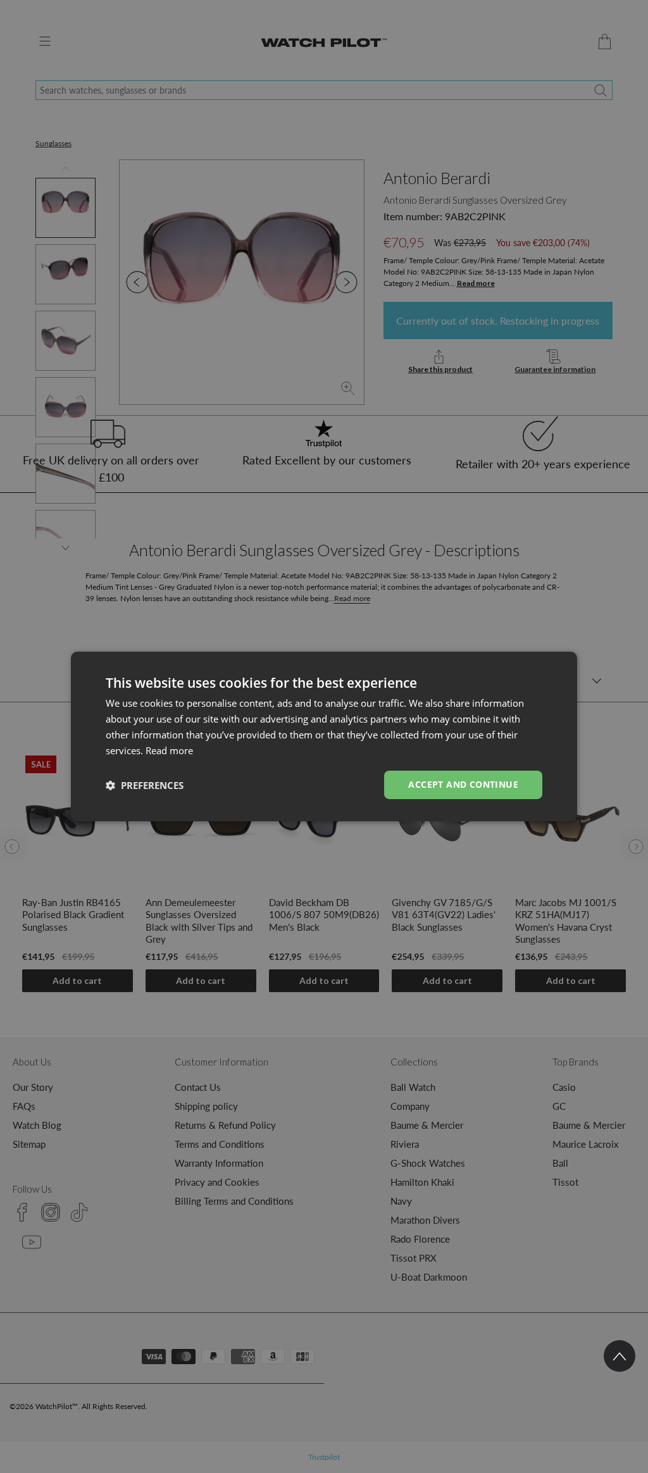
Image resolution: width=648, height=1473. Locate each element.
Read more (169, 750)
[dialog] (324, 736)
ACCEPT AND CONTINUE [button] (463, 784)
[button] (145, 785)
